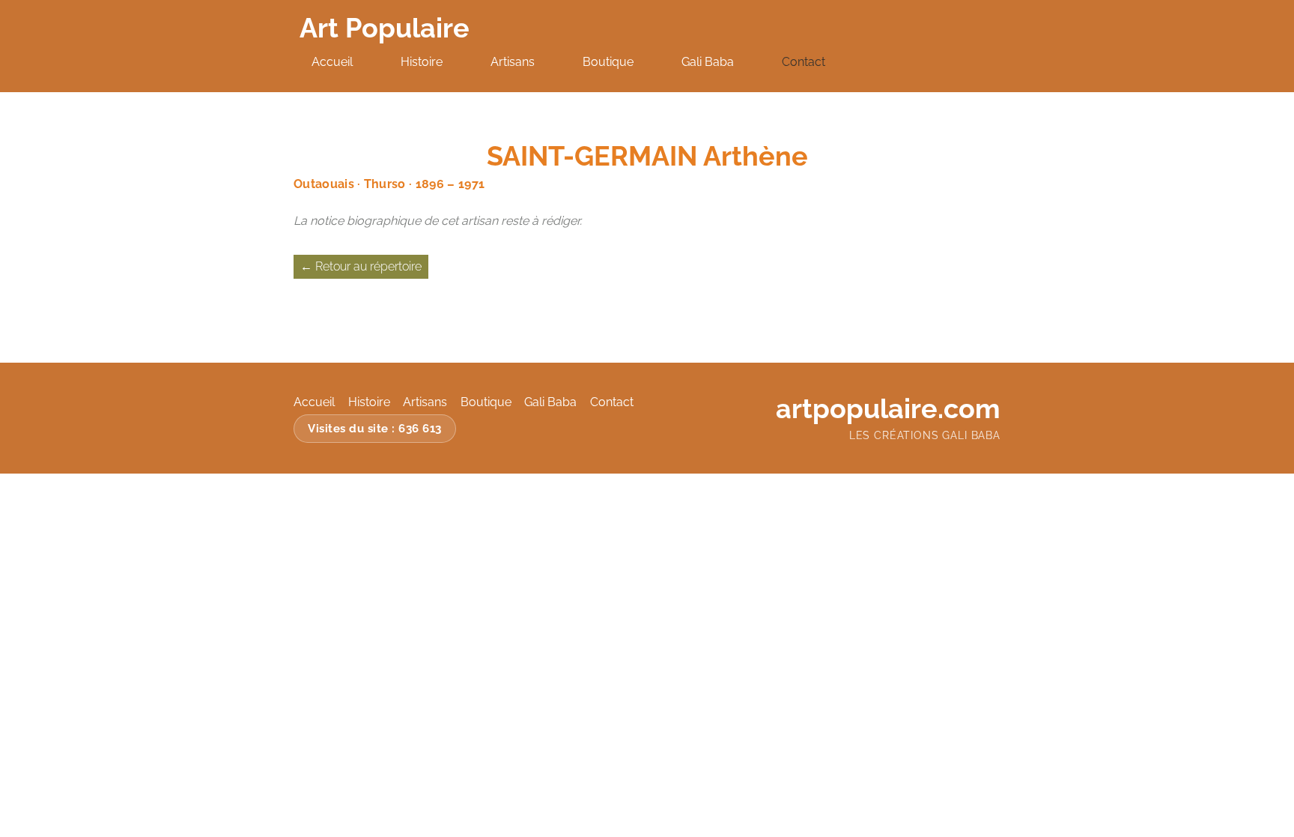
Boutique (608, 62)
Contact (803, 62)
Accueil (332, 62)
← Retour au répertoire (361, 266)
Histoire (422, 62)
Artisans (512, 62)
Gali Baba (707, 62)
